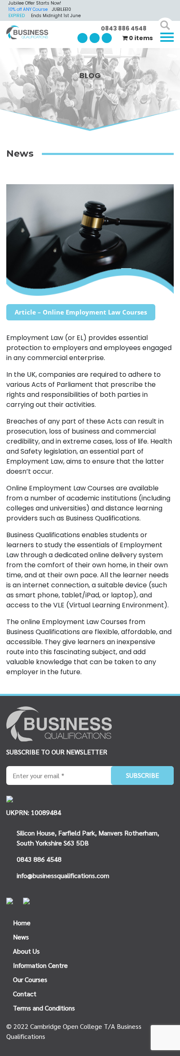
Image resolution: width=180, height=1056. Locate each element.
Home (22, 922)
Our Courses (30, 979)
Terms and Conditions (44, 1007)
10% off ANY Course (28, 9)
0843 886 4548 (124, 28)
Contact (24, 993)
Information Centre (40, 965)
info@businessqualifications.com (63, 875)
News (21, 936)
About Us (26, 951)
